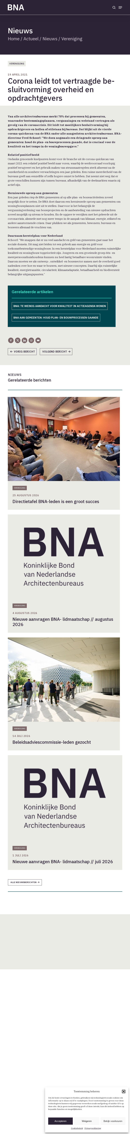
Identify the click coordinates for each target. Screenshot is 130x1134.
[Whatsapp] (31, 340)
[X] (17, 340)
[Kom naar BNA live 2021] (24, 352)
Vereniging (71, 39)
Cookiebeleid (77, 1128)
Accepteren (60, 1121)
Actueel (31, 39)
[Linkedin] (24, 340)
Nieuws (49, 39)
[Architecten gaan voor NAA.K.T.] (57, 352)
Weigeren (87, 1121)
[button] (123, 1091)
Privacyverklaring (92, 1128)
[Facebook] (11, 340)
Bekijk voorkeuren (113, 1121)
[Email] (38, 340)
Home (14, 39)
